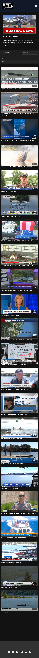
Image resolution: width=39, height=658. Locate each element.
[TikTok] (30, 652)
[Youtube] (17, 652)
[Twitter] (22, 652)
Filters (7, 53)
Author (3, 58)
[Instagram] (9, 652)
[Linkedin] (26, 652)
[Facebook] (13, 652)
